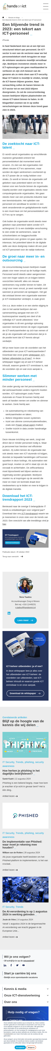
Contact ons (16, 1020)
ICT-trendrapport (29, 513)
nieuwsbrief (28, 961)
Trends (5, 40)
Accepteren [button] (20, 1047)
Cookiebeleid (8, 1034)
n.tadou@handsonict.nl (25, 608)
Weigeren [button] (31, 1047)
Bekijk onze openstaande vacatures (21, 977)
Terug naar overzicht (10, 556)
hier (4, 524)
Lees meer (23, 620)
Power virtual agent (25, 425)
